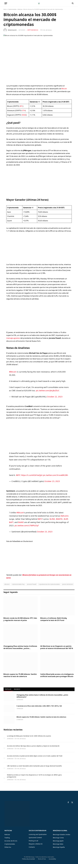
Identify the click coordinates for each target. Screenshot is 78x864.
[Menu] (5, 3)
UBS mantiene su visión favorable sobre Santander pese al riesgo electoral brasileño (34, 766)
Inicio (4, 9)
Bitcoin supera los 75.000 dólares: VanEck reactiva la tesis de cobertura (20, 675)
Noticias (20, 9)
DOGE (24, 115)
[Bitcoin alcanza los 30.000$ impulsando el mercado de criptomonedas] (39, 57)
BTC (21, 106)
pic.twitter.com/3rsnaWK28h (55, 475)
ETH (23, 110)
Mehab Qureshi (12, 30)
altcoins (6, 584)
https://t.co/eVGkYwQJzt (31, 475)
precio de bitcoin (67, 584)
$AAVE (21, 522)
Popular (8, 689)
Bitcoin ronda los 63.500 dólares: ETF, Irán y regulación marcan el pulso (20, 619)
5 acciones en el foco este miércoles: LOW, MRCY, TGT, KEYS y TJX (39, 706)
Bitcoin (64, 88)
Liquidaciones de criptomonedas (49, 584)
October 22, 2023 (54, 396)
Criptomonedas (12, 9)
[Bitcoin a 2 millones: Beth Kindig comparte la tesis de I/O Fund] (57, 606)
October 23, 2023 (52, 481)
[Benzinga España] (39, 3)
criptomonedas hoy (18, 584)
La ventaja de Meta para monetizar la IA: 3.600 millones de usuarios (29, 736)
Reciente (17, 689)
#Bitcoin (12, 371)
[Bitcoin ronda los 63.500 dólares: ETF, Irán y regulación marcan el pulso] (20, 606)
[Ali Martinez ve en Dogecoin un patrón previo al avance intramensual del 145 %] (57, 634)
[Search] (72, 3)
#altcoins (65, 515)
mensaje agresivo (13, 338)
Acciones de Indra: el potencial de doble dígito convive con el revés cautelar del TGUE (34, 756)
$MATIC (59, 519)
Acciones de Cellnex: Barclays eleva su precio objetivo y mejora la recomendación (33, 746)
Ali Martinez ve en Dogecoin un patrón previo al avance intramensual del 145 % (56, 647)
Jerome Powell (31, 584)
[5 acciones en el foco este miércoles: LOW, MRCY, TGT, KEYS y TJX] (9, 708)
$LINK (52, 519)
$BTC (18, 475)
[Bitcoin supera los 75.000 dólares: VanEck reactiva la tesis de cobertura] (20, 662)
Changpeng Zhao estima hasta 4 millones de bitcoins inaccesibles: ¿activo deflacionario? (20, 647)
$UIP (66, 519)
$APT (11, 522)
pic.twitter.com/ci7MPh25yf (26, 525)
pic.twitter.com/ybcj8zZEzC (47, 390)
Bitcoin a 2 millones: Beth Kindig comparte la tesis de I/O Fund (53, 619)
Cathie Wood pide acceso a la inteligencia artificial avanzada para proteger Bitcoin (57, 675)
